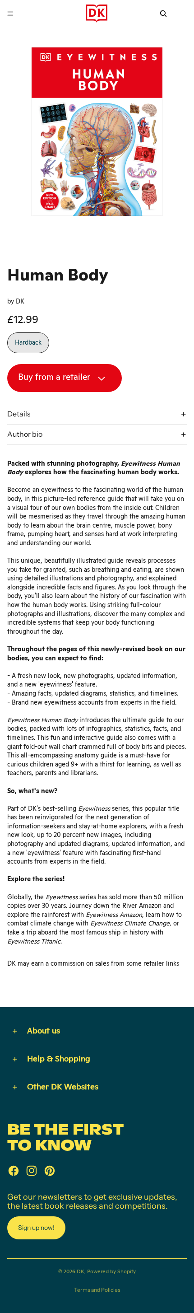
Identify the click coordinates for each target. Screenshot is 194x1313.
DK (80, 1271)
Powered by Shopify (111, 1271)
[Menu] (10, 13)
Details (19, 413)
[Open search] (163, 13)
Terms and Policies (97, 1289)
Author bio (24, 434)
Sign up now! (36, 1228)
